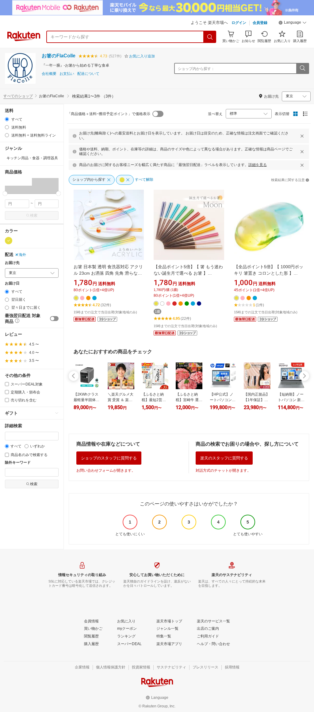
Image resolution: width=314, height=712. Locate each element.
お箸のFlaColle (58, 55)
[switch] (54, 318)
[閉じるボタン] (302, 136)
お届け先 (12, 263)
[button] (292, 23)
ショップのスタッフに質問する (109, 458)
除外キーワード (18, 463)
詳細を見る (257, 165)
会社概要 (49, 74)
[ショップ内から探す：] (302, 68)
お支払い (66, 74)
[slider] (5, 193)
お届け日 (12, 283)
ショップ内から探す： (196, 69)
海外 (22, 255)
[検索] (210, 37)
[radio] (7, 119)
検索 (33, 215)
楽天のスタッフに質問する (224, 458)
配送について (88, 74)
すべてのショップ (18, 96)
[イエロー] (8, 240)
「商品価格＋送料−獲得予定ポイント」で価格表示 (108, 114)
